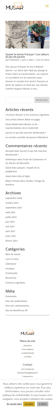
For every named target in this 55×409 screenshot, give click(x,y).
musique (10, 268)
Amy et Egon (23, 176)
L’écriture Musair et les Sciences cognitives (27, 114)
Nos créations (27, 349)
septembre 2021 (14, 207)
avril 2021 (10, 231)
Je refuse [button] (42, 404)
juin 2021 (10, 221)
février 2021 (12, 240)
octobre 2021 (12, 202)
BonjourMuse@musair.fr (28, 373)
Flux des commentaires (17, 305)
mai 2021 (10, 226)
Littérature (11, 263)
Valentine (14, 59)
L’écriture (28, 345)
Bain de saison (13, 254)
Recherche (11, 277)
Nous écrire (28, 376)
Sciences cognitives (15, 282)
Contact (27, 364)
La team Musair (28, 353)
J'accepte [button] (29, 404)
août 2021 (11, 212)
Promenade (11, 273)
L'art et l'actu (42, 59)
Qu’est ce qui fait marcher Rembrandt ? (26, 132)
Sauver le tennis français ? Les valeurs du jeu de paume (27, 55)
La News (28, 356)
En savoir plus (14, 403)
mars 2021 (11, 236)
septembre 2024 (14, 198)
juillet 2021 (11, 217)
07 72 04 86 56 (28, 369)
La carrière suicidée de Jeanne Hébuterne (27, 137)
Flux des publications (16, 301)
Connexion (11, 296)
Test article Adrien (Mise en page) (23, 119)
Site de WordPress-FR (17, 310)
